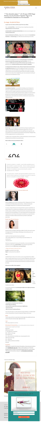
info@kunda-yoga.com (12, 347)
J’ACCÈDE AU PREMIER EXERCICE (24, 4)
